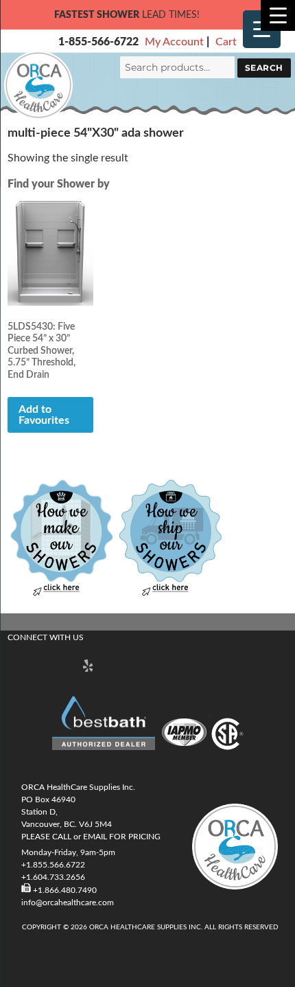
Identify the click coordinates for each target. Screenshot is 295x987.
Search (264, 68)
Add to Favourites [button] (44, 415)
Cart (226, 41)
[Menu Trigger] (278, 15)
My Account (174, 41)
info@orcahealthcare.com (67, 902)
